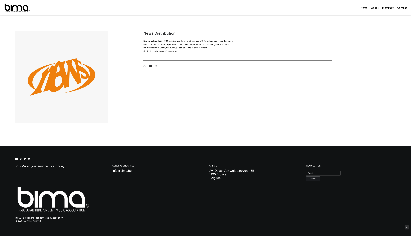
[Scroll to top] (407, 227)
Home (364, 7)
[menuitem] (365, 7)
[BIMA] (17, 8)
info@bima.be (122, 171)
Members (388, 7)
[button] (145, 66)
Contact (402, 7)
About (375, 7)
